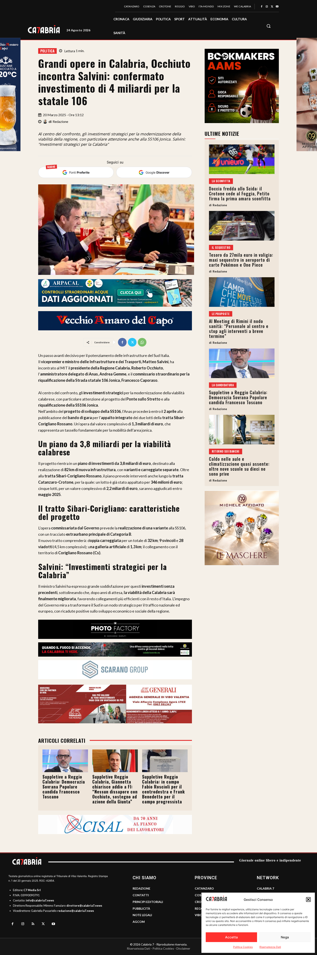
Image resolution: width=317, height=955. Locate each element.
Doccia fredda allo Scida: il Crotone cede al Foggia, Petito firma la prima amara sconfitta (240, 193)
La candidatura (223, 385)
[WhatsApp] (142, 342)
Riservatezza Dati (270, 947)
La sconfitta (221, 181)
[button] (308, 899)
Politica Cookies (243, 947)
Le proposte (220, 314)
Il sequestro (221, 247)
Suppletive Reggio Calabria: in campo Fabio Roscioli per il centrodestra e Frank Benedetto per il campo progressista (163, 789)
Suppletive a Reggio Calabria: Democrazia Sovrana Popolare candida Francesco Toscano (63, 786)
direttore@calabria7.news (84, 905)
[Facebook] (261, 6)
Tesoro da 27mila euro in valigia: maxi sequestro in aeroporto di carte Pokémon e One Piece (241, 260)
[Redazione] (46, 121)
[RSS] (33, 924)
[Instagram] (266, 6)
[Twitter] (272, 6)
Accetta (231, 937)
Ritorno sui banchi (225, 451)
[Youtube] (277, 6)
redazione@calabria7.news (75, 910)
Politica (47, 51)
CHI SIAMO (144, 877)
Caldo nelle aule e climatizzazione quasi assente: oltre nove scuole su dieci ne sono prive (239, 466)
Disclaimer (183, 948)
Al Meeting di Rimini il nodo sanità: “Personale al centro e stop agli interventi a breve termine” (238, 328)
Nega (285, 937)
